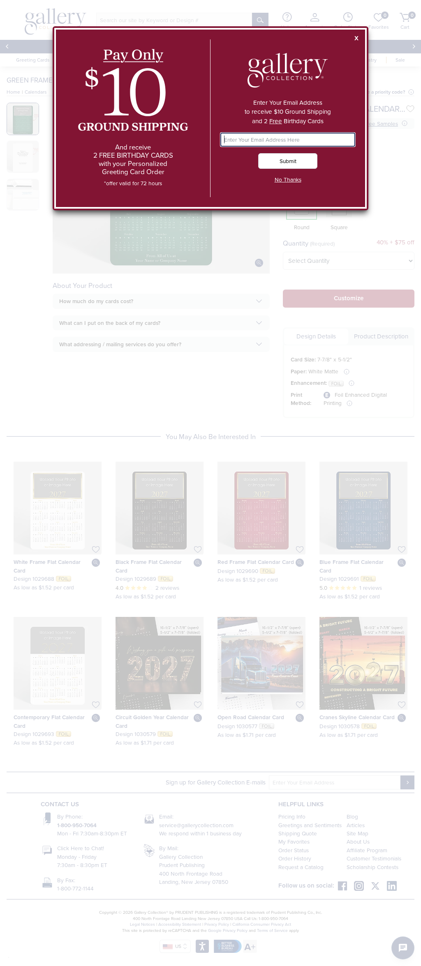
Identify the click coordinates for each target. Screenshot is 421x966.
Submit (288, 161)
